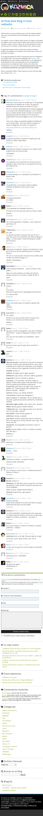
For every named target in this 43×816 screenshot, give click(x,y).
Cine (3, 718)
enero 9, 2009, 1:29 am (23, 498)
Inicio (4, 1)
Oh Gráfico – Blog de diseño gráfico (14, 788)
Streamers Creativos (9, 790)
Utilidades (5, 752)
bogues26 (9, 172)
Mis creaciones (7, 734)
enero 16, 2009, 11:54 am (20, 545)
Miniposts (5, 731)
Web (4, 603)
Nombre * (6, 588)
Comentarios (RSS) (20, 806)
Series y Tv (6, 744)
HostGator (28, 798)
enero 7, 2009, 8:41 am (24, 160)
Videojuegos (6, 754)
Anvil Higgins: (6, 693)
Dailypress (34, 58)
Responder (9, 132)
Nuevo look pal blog (9, 85)
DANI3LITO (10, 160)
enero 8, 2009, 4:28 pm (22, 468)
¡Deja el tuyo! (30, 95)
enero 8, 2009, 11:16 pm (22, 478)
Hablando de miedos (9, 677)
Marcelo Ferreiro (12, 100)
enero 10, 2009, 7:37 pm (25, 534)
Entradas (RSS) (6, 806)
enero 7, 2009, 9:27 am (21, 195)
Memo (8, 553)
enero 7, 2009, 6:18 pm (23, 300)
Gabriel (9, 147)
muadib (9, 136)
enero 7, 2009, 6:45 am (21, 147)
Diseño (4, 723)
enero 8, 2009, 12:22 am (21, 440)
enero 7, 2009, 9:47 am (25, 219)
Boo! (7, 545)
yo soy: (4, 695)
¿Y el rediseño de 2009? (10, 82)
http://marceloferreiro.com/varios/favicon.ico (21, 127)
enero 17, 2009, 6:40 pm (21, 553)
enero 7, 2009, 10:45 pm (21, 351)
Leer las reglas (6, 579)
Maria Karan (10, 534)
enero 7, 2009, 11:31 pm (22, 360)
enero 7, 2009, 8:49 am (23, 182)
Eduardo (9, 468)
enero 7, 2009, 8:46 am (23, 172)
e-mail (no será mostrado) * (12, 596)
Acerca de (13, 1)
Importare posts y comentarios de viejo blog (16, 87)
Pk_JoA (8, 440)
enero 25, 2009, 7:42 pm (20, 562)
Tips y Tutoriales (8, 749)
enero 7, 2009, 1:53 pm (24, 266)
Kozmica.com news (19, 28)
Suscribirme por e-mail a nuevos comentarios (19, 636)
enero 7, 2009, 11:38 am (20, 206)
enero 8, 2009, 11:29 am (20, 457)
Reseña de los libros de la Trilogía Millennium (17, 680)
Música (4, 736)
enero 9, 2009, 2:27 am (22, 511)
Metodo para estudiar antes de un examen (17, 683)
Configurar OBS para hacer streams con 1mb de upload (21, 649)
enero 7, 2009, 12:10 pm (24, 230)
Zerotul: (4, 699)
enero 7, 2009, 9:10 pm (20, 328)
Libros (4, 728)
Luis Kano (9, 182)
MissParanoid (6, 785)
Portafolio (24, 1)
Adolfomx (10, 300)
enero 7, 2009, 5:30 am (22, 136)
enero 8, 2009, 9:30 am (23, 448)
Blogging (5, 716)
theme (39, 28)
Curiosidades (6, 721)
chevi (8, 457)
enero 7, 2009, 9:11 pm (20, 343)
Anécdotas (6, 713)
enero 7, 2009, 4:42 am (28, 100)
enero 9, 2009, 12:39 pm (20, 523)
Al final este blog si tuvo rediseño (16, 22)
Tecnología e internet (9, 746)
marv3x (9, 195)
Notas (4, 739)
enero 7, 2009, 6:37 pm (24, 284)
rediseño (32, 28)
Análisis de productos (9, 710)
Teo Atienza (10, 219)
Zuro (8, 247)
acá (40, 582)
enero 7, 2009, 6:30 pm (24, 313)
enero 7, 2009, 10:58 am (19, 247)
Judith (13, 798)
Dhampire (10, 448)
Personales (6, 741)
